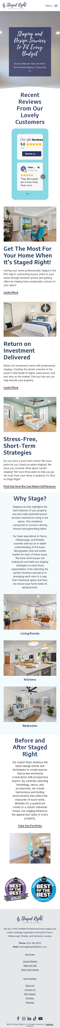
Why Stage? (30, 994)
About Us (30, 985)
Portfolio (30, 998)
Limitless (49, 1024)
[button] (51, 5)
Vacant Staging (30, 961)
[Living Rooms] (30, 612)
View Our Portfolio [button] (30, 825)
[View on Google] (23, 169)
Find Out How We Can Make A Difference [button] (30, 486)
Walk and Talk (30, 965)
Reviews (30, 1002)
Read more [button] (26, 185)
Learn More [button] (11, 292)
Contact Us (30, 989)
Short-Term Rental (30, 969)
